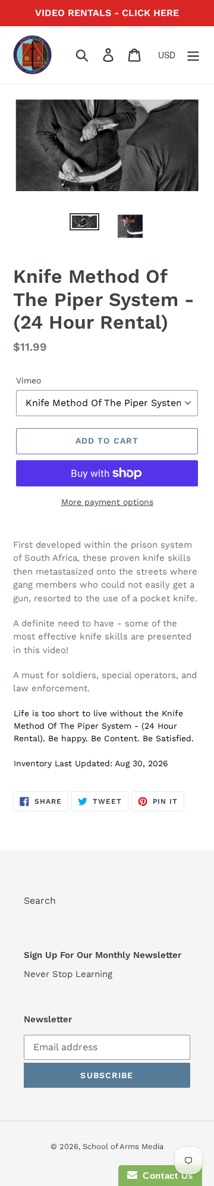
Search (40, 900)
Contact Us (165, 1176)
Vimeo (28, 380)
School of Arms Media (123, 1146)
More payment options (107, 502)
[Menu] (193, 55)
